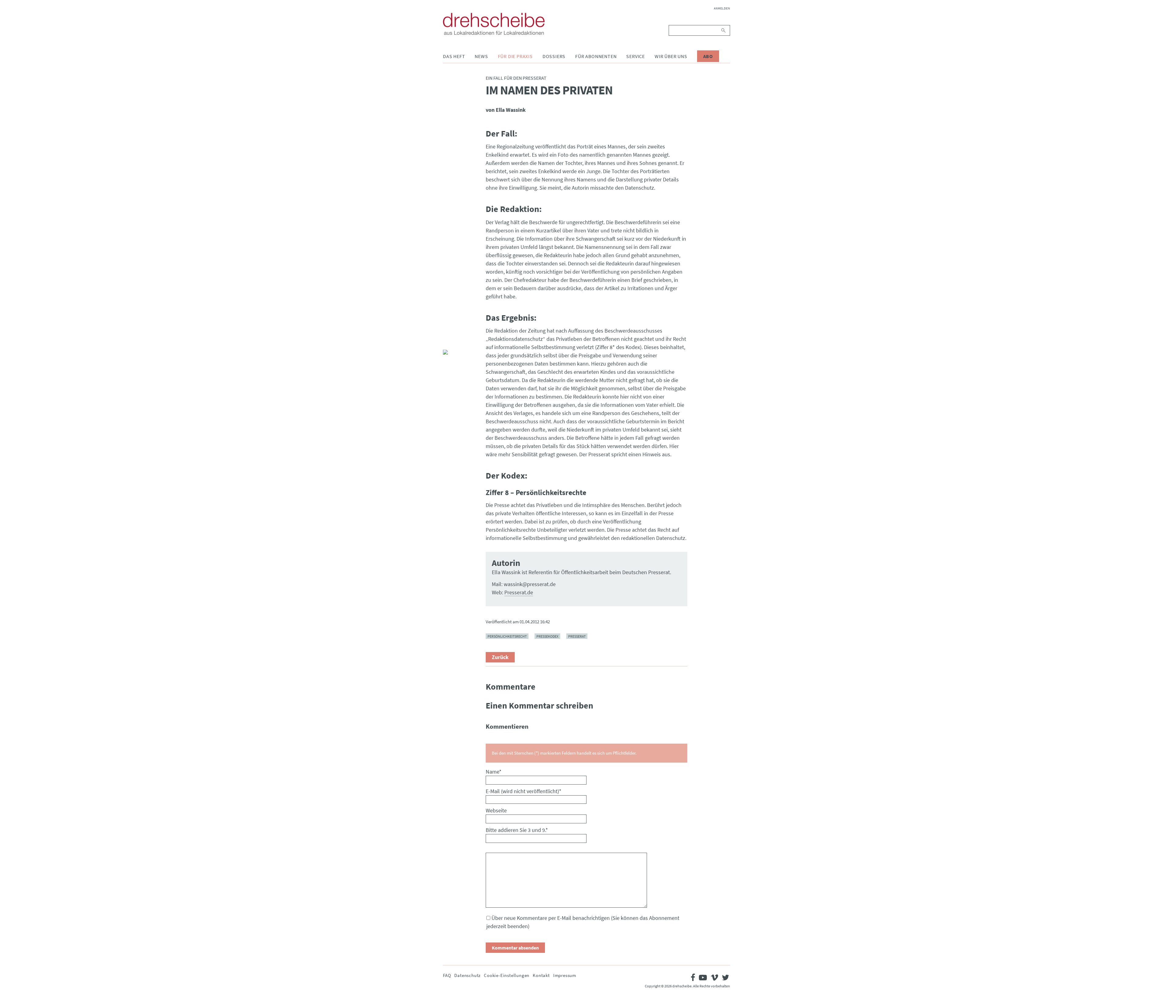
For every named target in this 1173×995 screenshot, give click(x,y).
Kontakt (541, 975)
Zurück (500, 657)
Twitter (448, 325)
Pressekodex (547, 636)
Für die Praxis (515, 56)
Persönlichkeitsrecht (507, 636)
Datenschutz (467, 975)
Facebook (448, 310)
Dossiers (554, 56)
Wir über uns (671, 56)
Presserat (577, 636)
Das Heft (454, 56)
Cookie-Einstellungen (506, 975)
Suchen (724, 30)
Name (494, 771)
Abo (708, 56)
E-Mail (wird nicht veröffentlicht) (523, 791)
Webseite (496, 810)
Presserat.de (518, 592)
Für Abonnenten (595, 56)
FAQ (447, 975)
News (481, 56)
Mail (448, 340)
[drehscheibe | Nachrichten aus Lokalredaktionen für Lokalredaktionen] (494, 24)
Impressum (564, 975)
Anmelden (722, 8)
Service (635, 56)
